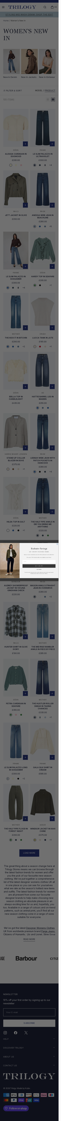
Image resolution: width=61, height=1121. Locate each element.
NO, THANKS (39, 569)
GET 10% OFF (39, 566)
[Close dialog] (57, 544)
